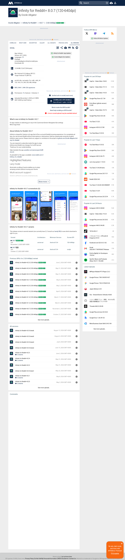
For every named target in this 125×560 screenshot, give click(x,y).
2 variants (20, 354)
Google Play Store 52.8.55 (97, 150)
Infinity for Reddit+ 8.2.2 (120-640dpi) (26, 274)
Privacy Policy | (29, 558)
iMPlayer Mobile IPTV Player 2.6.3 (100, 271)
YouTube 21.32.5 (95, 121)
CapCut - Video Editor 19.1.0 (98, 87)
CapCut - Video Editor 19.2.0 (98, 214)
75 (23, 57)
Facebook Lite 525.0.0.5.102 (98, 242)
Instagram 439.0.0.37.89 (97, 127)
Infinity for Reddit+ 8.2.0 (22, 381)
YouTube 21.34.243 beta (97, 168)
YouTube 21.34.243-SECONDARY (100, 185)
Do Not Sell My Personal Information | (46, 558)
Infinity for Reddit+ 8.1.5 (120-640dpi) (26, 291)
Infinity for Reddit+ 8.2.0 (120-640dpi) (26, 285)
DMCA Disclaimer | (63, 558)
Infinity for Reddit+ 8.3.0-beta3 (24, 342)
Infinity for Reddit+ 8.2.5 (22, 352)
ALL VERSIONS (75, 43)
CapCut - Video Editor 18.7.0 (98, 110)
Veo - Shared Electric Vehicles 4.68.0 (101, 294)
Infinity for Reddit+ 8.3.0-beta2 (24, 348)
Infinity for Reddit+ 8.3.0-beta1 (24, 371)
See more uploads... (44, 320)
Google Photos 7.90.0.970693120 (100, 283)
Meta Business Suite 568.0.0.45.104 (100, 323)
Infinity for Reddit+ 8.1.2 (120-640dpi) (26, 303)
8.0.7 (41, 23)
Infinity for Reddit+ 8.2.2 (22, 365)
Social (12, 48)
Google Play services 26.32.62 (99, 219)
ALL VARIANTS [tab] (52, 43)
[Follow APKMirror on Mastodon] (95, 34)
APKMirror (18, 3)
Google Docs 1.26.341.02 (97, 318)
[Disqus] (44, 472)
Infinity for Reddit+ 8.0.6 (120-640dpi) (26, 314)
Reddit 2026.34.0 (95, 179)
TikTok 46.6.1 (94, 231)
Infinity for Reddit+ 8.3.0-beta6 (24, 330)
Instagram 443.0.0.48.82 (97, 208)
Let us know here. (66, 556)
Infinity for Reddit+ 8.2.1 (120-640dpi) (26, 280)
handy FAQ (57, 231)
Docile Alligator (29, 15)
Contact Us (72, 558)
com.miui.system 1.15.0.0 (97, 162)
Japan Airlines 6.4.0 (96, 289)
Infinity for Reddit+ (30, 23)
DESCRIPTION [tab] (33, 43)
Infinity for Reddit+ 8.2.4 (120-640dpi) (26, 268)
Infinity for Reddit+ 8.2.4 (22, 358)
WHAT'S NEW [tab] (22, 43)
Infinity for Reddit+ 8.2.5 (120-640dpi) (26, 262)
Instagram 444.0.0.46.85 (97, 225)
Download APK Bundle (62, 101)
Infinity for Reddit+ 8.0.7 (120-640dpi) (26, 308)
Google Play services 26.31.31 (99, 173)
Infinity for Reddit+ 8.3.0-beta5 (24, 336)
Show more (43, 182)
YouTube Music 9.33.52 (97, 133)
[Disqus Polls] (44, 421)
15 (23, 93)
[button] (58, 48)
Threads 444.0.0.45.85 (96, 306)
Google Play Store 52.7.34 (97, 98)
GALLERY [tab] (42, 43)
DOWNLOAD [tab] (13, 43)
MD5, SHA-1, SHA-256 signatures (25, 87)
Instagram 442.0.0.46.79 (97, 156)
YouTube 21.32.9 (95, 191)
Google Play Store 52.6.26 (97, 116)
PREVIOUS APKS (63, 43)
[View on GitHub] (69, 48)
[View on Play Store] (65, 48)
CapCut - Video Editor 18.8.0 (98, 81)
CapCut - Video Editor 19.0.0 (98, 93)
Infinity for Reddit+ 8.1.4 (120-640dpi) (26, 297)
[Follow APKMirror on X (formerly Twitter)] (87, 34)
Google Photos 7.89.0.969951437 (100, 277)
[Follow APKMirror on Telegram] (104, 34)
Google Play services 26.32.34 (99, 196)
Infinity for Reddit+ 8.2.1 (22, 376)
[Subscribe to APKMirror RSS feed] (112, 34)
